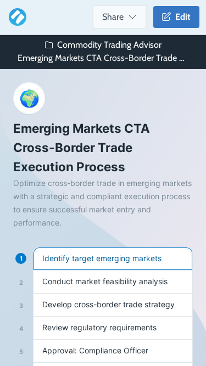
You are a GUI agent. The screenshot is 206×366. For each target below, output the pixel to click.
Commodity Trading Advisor (109, 45)
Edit (181, 17)
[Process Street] (15, 17)
